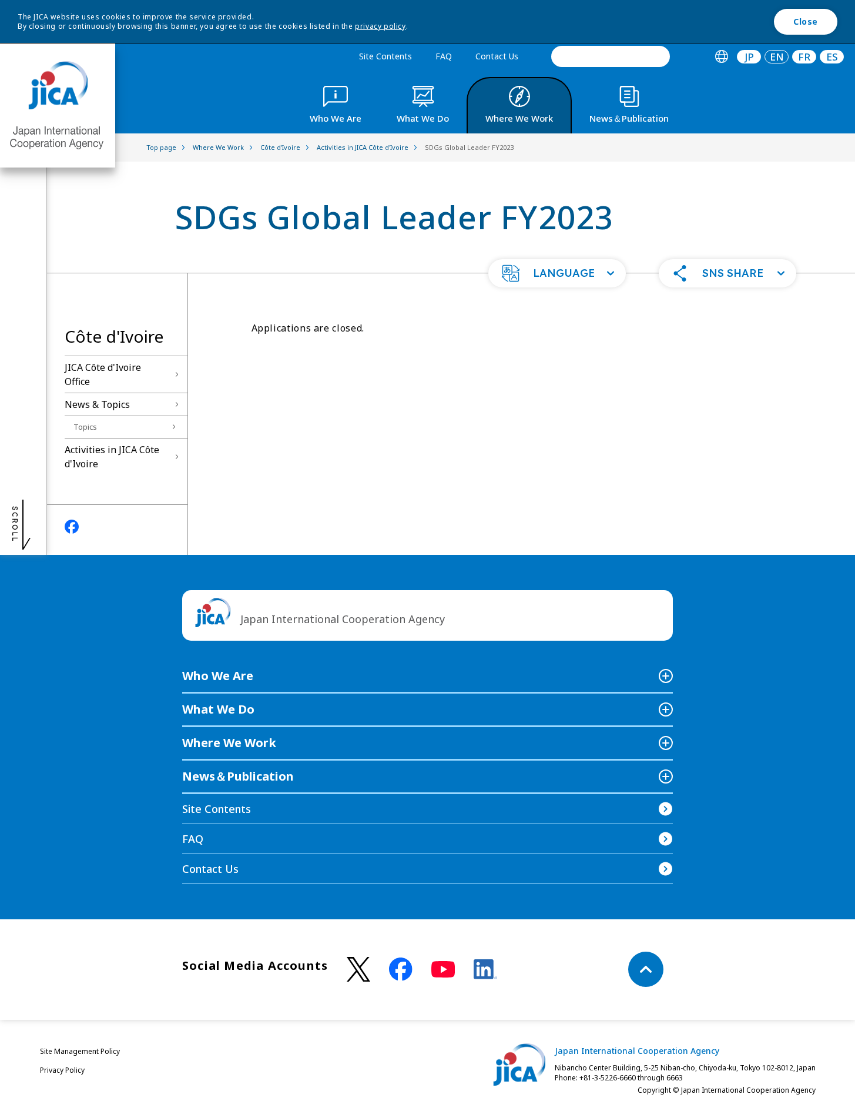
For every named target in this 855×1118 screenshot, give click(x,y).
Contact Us (496, 56)
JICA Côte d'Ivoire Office (103, 374)
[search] (610, 56)
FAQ (443, 56)
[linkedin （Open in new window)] (485, 969)
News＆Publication (238, 776)
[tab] (721, 56)
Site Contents (385, 56)
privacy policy (380, 26)
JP (749, 56)
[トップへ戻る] (645, 969)
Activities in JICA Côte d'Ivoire (112, 456)
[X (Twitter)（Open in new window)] (358, 969)
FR (804, 56)
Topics (85, 426)
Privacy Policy (62, 1070)
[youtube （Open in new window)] (443, 969)
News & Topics (97, 404)
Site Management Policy (80, 1051)
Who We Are (217, 676)
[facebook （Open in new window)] (401, 969)
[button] (557, 273)
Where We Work (229, 743)
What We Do (218, 709)
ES (832, 56)
